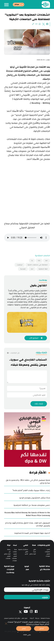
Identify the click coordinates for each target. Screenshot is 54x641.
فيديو (15, 554)
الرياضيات (19, 264)
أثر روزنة (32, 618)
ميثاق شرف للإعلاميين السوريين (12, 618)
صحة (34, 545)
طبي (34, 549)
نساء (34, 552)
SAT (46, 260)
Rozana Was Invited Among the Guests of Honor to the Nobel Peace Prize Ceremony (27, 514)
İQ (32, 260)
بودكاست (10, 572)
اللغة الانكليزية (43, 269)
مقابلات (14, 558)
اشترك (45, 597)
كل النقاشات (15, 352)
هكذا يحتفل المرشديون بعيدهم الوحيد (34, 497)
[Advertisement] (27, 192)
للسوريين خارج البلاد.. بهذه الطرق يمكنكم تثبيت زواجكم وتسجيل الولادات (27, 524)
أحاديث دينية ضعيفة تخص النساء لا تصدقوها (32, 533)
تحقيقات (47, 552)
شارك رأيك (38, 403)
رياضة (8, 549)
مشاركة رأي (45, 569)
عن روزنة (37, 618)
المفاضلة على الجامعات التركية (38, 264)
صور (27, 569)
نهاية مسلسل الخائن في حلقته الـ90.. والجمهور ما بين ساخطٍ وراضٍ (28, 481)
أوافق (41, 628)
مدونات (48, 556)
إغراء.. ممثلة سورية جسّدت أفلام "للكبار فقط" (31, 490)
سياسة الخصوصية (45, 618)
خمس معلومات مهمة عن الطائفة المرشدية (32, 505)
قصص (48, 554)
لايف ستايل (32, 554)
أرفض (24, 628)
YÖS (39, 260)
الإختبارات (10, 569)
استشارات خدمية (23, 549)
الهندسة (23, 269)
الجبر (32, 269)
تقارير (48, 549)
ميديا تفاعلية (9, 566)
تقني (26, 552)
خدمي (25, 545)
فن (9, 552)
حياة (8, 545)
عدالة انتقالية (44, 566)
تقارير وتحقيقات (43, 545)
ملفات (15, 552)
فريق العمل (24, 618)
